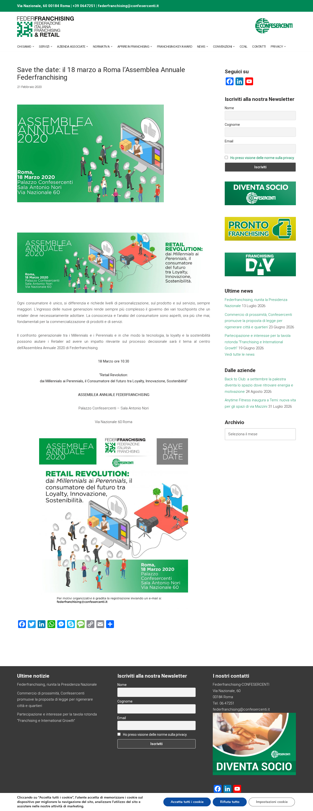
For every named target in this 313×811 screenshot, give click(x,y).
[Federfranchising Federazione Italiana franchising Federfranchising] (45, 26)
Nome (229, 108)
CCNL (243, 46)
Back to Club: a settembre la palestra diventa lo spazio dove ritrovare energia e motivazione (259, 385)
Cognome (232, 125)
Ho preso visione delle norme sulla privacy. (262, 158)
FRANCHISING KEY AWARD (174, 46)
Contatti (259, 46)
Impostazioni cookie (272, 802)
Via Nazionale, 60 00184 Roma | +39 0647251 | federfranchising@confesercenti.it (88, 6)
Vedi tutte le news (240, 354)
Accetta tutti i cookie (187, 802)
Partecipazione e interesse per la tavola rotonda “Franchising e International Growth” (258, 341)
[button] (33, 46)
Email (229, 141)
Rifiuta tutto (229, 802)
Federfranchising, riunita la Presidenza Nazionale (57, 684)
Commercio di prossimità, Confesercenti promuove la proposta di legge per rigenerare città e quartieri (258, 320)
